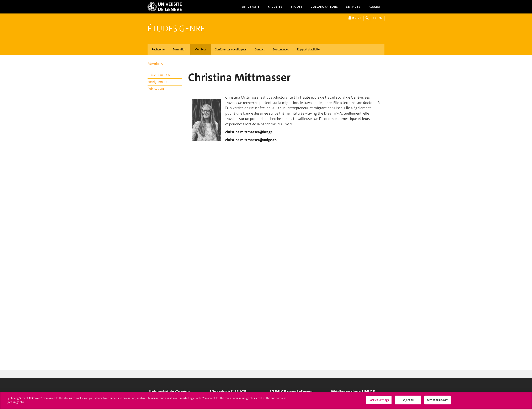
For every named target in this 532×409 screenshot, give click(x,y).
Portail (356, 18)
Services (353, 7)
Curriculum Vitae (159, 75)
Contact (260, 49)
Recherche (158, 49)
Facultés (275, 7)
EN (380, 18)
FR (374, 18)
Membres (201, 49)
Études (296, 7)
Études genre (176, 28)
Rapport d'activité (308, 49)
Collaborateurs (324, 7)
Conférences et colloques (230, 49)
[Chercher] (367, 18)
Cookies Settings (379, 400)
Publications (156, 89)
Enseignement (157, 82)
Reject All (408, 400)
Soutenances (281, 49)
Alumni (374, 7)
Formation (179, 49)
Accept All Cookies (437, 400)
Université (251, 7)
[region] (266, 400)
